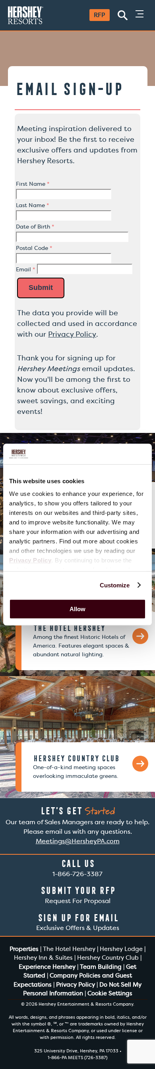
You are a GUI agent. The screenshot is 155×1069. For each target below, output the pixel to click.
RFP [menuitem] (99, 15)
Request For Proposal (77, 895)
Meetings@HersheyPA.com (78, 841)
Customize (115, 585)
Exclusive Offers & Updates (77, 922)
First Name (32, 183)
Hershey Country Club (108, 958)
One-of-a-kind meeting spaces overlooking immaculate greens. (76, 767)
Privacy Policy (72, 334)
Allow (77, 609)
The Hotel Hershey (69, 949)
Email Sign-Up (68, 89)
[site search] (123, 15)
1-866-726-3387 (77, 868)
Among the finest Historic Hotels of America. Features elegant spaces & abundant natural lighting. (81, 640)
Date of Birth (35, 226)
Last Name (32, 205)
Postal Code (34, 248)
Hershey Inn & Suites (43, 958)
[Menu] (139, 15)
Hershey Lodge (121, 949)
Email (25, 269)
